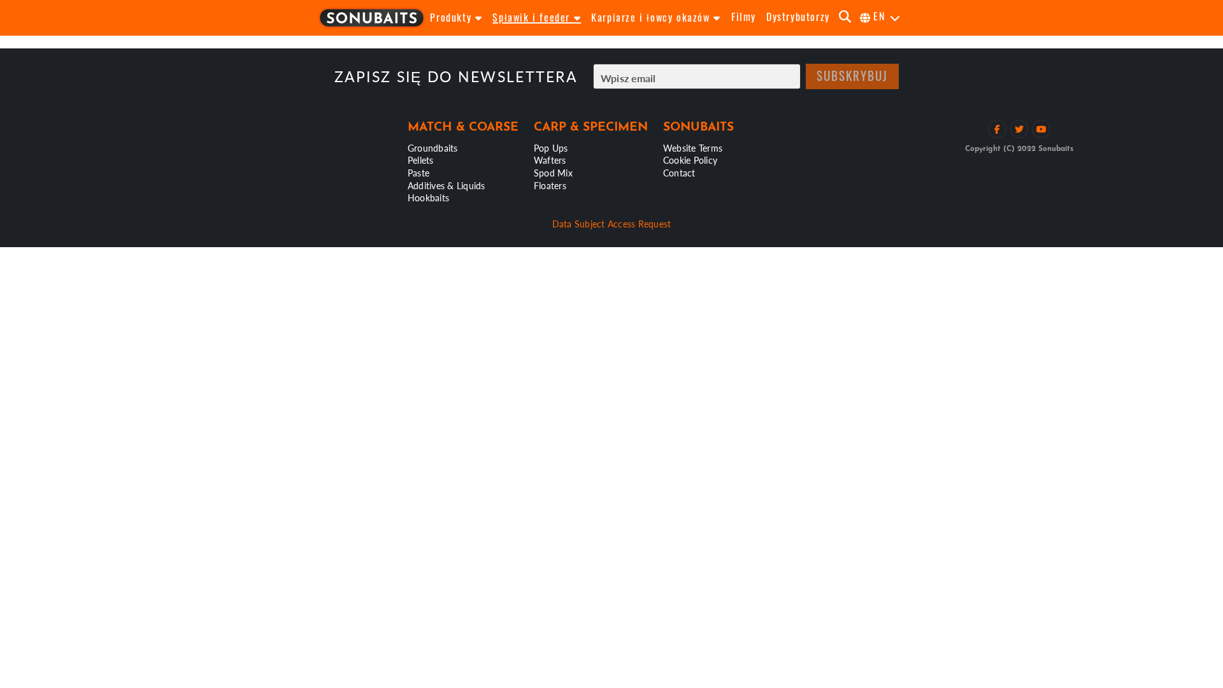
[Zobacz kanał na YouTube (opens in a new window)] (1041, 129)
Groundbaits (433, 147)
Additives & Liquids (446, 185)
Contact (679, 172)
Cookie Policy (690, 160)
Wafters (550, 160)
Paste (418, 172)
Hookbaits (428, 197)
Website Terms (692, 147)
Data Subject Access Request (611, 223)
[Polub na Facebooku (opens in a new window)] (997, 129)
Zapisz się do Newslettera (456, 76)
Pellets (421, 160)
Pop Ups (551, 147)
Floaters (550, 185)
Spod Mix (553, 172)
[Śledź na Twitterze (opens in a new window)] (1019, 129)
